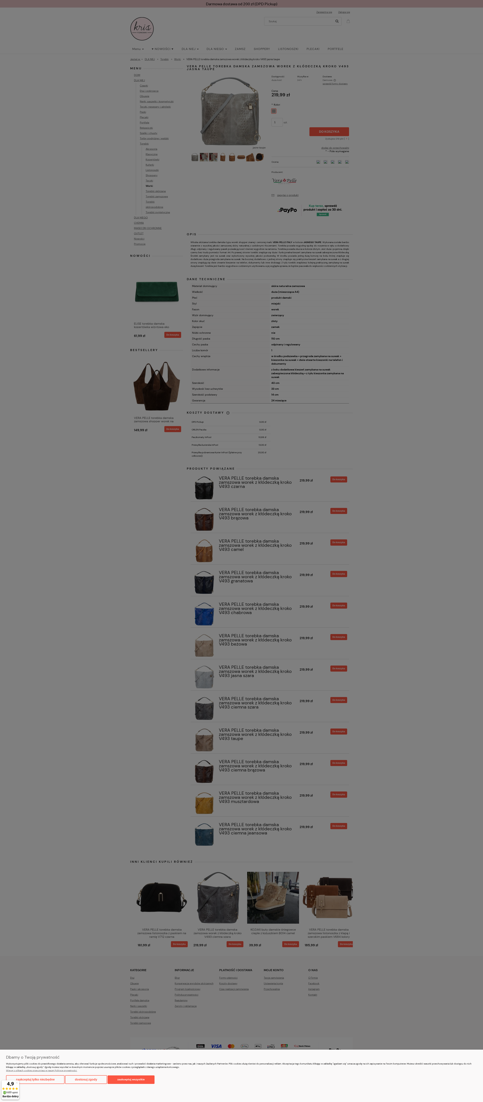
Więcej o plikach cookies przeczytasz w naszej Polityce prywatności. (41, 1070)
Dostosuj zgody (86, 1079)
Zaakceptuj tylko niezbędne (35, 1079)
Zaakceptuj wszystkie (131, 1079)
